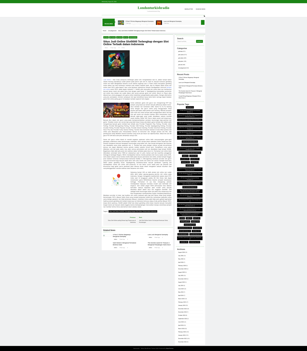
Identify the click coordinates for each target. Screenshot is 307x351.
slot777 (196, 218)
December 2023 (182, 308)
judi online (119, 37)
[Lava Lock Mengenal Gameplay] (159, 23)
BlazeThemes (169, 348)
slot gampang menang (185, 227)
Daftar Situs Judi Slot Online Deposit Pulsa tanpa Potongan (189, 128)
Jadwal (185, 155)
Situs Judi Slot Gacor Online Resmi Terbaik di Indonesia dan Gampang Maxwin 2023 (190, 191)
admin (106, 48)
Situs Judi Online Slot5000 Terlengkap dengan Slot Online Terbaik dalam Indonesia (133, 211)
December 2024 (182, 279)
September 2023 (182, 318)
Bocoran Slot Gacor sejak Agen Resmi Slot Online (189, 119)
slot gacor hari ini (190, 224)
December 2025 (182, 269)
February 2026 (182, 265)
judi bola (106, 37)
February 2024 (182, 302)
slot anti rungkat (185, 221)
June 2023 (181, 322)
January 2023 (181, 335)
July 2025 (180, 275)
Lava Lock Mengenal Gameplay (173, 21)
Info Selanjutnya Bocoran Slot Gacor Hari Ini (189, 152)
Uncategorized (133, 37)
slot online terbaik (183, 234)
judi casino (112, 37)
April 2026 (180, 262)
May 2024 (180, 292)
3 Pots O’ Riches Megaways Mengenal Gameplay (140, 21)
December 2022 (182, 338)
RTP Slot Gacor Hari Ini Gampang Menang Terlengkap (190, 178)
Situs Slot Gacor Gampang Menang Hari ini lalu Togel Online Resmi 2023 (189, 205)
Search (199, 41)
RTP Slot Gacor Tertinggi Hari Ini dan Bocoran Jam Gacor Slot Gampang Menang (190, 183)
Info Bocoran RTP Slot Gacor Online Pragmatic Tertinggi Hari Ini (190, 148)
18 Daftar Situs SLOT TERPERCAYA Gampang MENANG (190, 111)
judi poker (180, 61)
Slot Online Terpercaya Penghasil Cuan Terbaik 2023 (189, 238)
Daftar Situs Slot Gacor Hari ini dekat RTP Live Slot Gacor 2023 (190, 133)
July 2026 (180, 255)
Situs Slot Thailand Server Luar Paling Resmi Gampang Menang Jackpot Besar (190, 214)
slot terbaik (184, 242)
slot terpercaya (194, 242)
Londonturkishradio (153, 8)
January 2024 (181, 305)
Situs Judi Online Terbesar (189, 187)
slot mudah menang (185, 231)
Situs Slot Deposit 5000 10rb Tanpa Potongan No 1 (190, 200)
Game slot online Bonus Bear (190, 141)
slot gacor (195, 221)
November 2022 (182, 342)
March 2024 (181, 298)
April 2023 (180, 325)
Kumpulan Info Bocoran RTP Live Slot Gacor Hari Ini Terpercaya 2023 (190, 169)
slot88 (189, 218)
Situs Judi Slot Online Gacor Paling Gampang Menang (190, 196)
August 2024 (181, 282)
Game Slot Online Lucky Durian (189, 144)
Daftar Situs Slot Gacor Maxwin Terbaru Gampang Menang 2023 (190, 137)
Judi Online (107, 80)
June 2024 (181, 288)
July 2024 (180, 285)
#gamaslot (190, 107)
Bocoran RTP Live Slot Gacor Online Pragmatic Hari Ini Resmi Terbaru (190, 116)
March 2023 (181, 328)
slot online (196, 231)
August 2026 (181, 252)
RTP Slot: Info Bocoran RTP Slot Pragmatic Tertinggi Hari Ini (190, 174)
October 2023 (181, 315)
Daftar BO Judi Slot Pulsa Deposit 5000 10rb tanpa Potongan (190, 123)
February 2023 (182, 332)
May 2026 (180, 259)
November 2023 (182, 312)
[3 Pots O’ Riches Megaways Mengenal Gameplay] (121, 23)
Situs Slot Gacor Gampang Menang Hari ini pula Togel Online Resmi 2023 (189, 209)
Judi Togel (190, 165)
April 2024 (180, 295)
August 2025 (181, 272)
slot (182, 218)
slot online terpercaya (195, 234)
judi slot (126, 37)
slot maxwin (197, 227)
